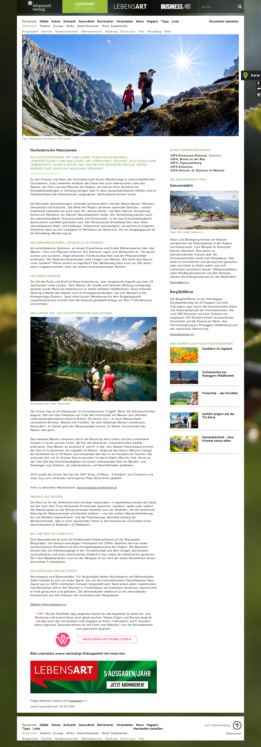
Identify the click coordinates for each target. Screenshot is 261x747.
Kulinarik (69, 21)
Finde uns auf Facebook (258, 83)
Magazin (152, 21)
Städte (44, 21)
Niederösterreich (66, 31)
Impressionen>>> (182, 334)
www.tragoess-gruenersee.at (97, 487)
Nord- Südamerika (114, 26)
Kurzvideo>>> (179, 282)
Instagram (258, 95)
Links (175, 21)
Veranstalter (124, 21)
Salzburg (111, 31)
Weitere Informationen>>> (48, 604)
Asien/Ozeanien (88, 26)
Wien (168, 31)
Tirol (141, 31)
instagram (75, 700)
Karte (255, 75)
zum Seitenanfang (217, 725)
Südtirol (45, 26)
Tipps (165, 21)
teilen (258, 89)
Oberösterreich (91, 31)
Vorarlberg (154, 31)
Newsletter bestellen (224, 21)
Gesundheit (87, 21)
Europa (58, 26)
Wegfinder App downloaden (107, 639)
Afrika (70, 26)
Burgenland (30, 31)
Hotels (55, 21)
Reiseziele (29, 21)
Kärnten (46, 31)
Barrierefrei (105, 21)
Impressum (233, 733)
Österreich (29, 26)
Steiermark (127, 31)
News (140, 21)
